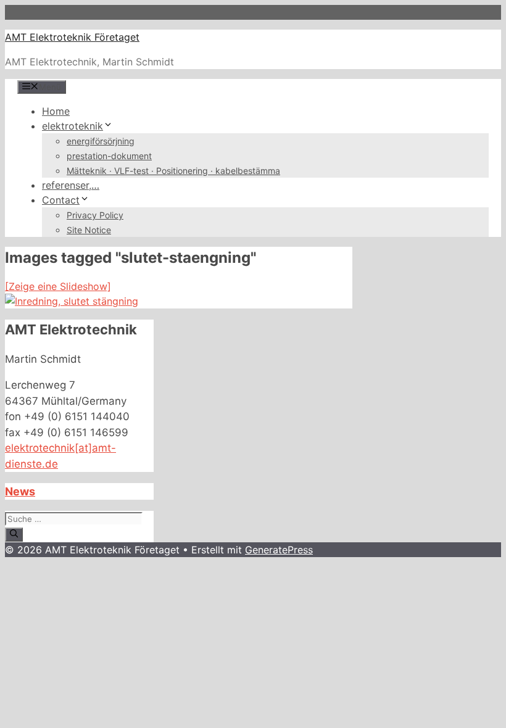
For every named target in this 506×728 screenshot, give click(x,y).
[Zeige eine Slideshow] (58, 286)
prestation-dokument (109, 156)
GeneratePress (279, 550)
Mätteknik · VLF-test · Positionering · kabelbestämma (173, 170)
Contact (61, 200)
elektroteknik (72, 126)
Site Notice (89, 230)
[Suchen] (14, 534)
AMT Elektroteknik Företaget (72, 37)
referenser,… (70, 185)
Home (56, 111)
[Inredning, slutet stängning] (71, 301)
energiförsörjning (101, 141)
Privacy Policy (95, 215)
